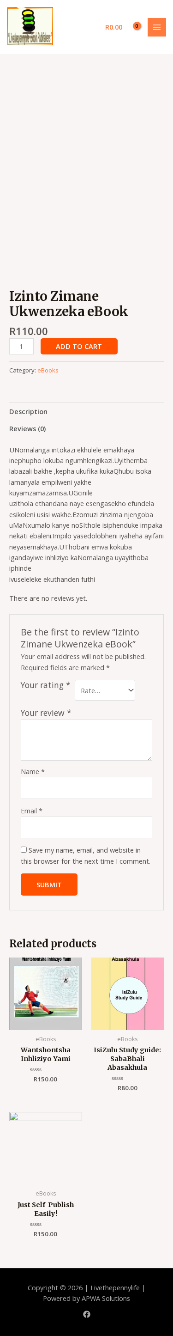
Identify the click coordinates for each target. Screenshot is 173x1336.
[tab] (86, 411)
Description (28, 411)
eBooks (48, 370)
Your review (46, 712)
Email (31, 810)
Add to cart (79, 346)
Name (33, 771)
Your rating (46, 685)
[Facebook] (86, 1314)
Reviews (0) (27, 428)
